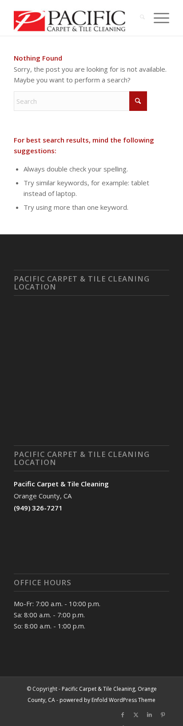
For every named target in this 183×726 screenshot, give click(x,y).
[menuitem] (138, 18)
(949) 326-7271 (38, 507)
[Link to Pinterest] (162, 715)
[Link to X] (136, 715)
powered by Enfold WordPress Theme (107, 700)
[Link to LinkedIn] (149, 715)
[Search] (138, 18)
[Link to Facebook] (122, 715)
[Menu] (157, 18)
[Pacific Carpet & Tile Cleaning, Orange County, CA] (76, 18)
